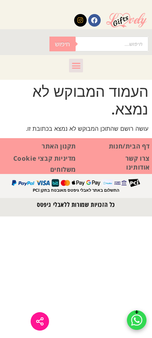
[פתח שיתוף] (40, 321)
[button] (76, 66)
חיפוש (62, 44)
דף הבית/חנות (129, 146)
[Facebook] (94, 20)
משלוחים (63, 169)
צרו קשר (137, 158)
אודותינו (138, 167)
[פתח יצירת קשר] (136, 320)
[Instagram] (80, 20)
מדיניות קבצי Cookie (44, 158)
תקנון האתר (59, 146)
